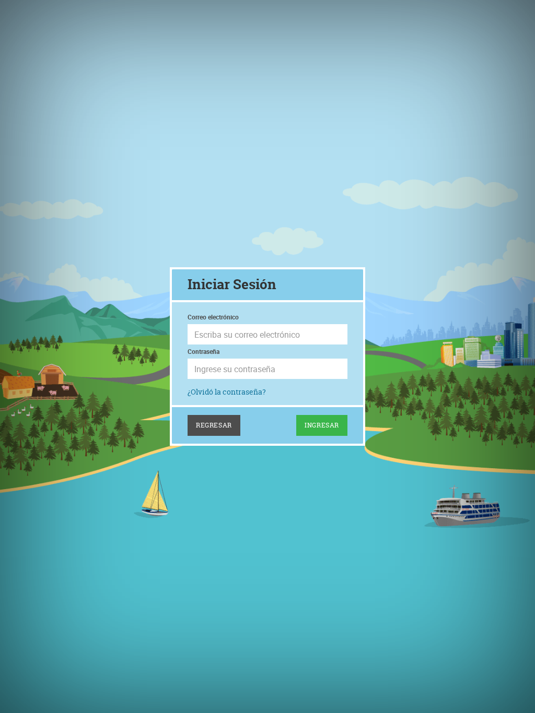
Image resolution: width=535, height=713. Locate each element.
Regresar (214, 425)
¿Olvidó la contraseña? (227, 392)
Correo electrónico (213, 317)
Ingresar (322, 425)
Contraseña (203, 351)
